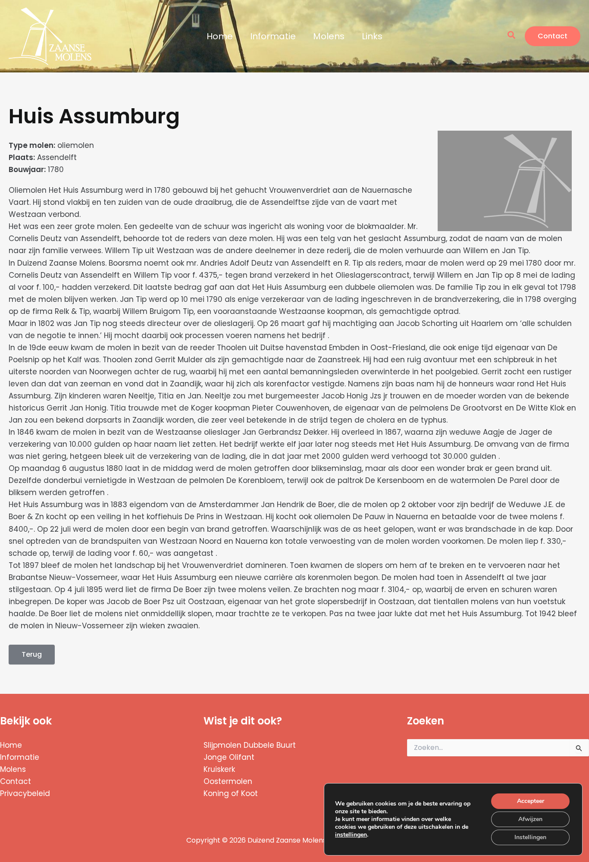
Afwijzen (530, 819)
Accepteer (530, 801)
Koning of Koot (231, 793)
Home (220, 36)
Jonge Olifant (229, 757)
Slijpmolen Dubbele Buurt (250, 745)
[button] (512, 36)
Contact (15, 781)
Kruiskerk (219, 769)
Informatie (273, 36)
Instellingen (530, 837)
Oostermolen (228, 781)
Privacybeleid (25, 793)
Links (372, 36)
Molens (329, 36)
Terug (32, 654)
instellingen (351, 835)
